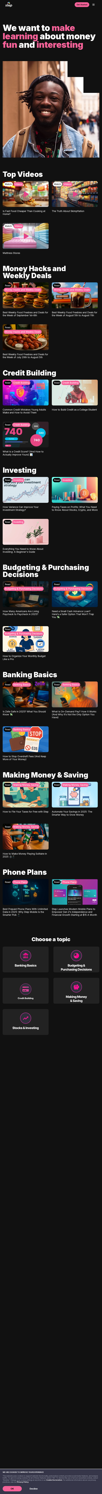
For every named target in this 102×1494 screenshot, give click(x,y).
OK (12, 1488)
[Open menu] (93, 4)
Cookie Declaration (54, 1480)
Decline (34, 1489)
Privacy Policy (23, 1482)
